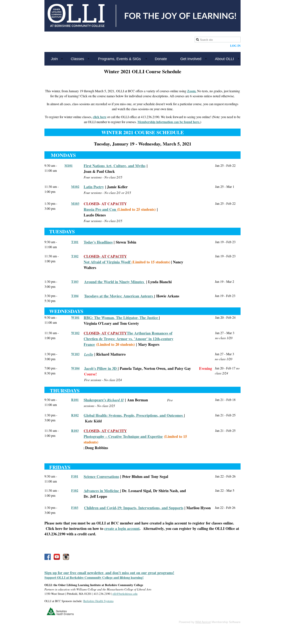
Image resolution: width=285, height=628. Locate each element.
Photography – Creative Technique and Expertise (123, 436)
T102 (74, 256)
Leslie (88, 354)
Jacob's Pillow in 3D (101, 368)
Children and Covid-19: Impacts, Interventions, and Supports (133, 507)
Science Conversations (101, 476)
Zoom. (191, 90)
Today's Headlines (98, 242)
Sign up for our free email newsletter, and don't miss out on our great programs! (109, 572)
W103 (75, 353)
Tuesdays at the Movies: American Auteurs (118, 296)
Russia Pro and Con (100, 209)
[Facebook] (47, 557)
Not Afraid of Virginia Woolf (108, 262)
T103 (74, 281)
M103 (75, 203)
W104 (75, 368)
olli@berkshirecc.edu (124, 594)
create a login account (122, 528)
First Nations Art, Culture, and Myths (114, 165)
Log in (235, 45)
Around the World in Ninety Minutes (114, 281)
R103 (75, 430)
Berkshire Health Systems (98, 601)
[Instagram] (66, 557)
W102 (75, 332)
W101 (75, 317)
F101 (74, 476)
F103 (74, 507)
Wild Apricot (203, 622)
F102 (74, 490)
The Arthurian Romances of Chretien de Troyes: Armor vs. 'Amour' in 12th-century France (128, 338)
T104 (74, 295)
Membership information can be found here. (168, 121)
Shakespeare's (104, 400)
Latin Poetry (94, 187)
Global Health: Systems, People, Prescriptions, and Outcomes (134, 415)
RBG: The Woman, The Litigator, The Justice (121, 317)
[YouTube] (57, 557)
